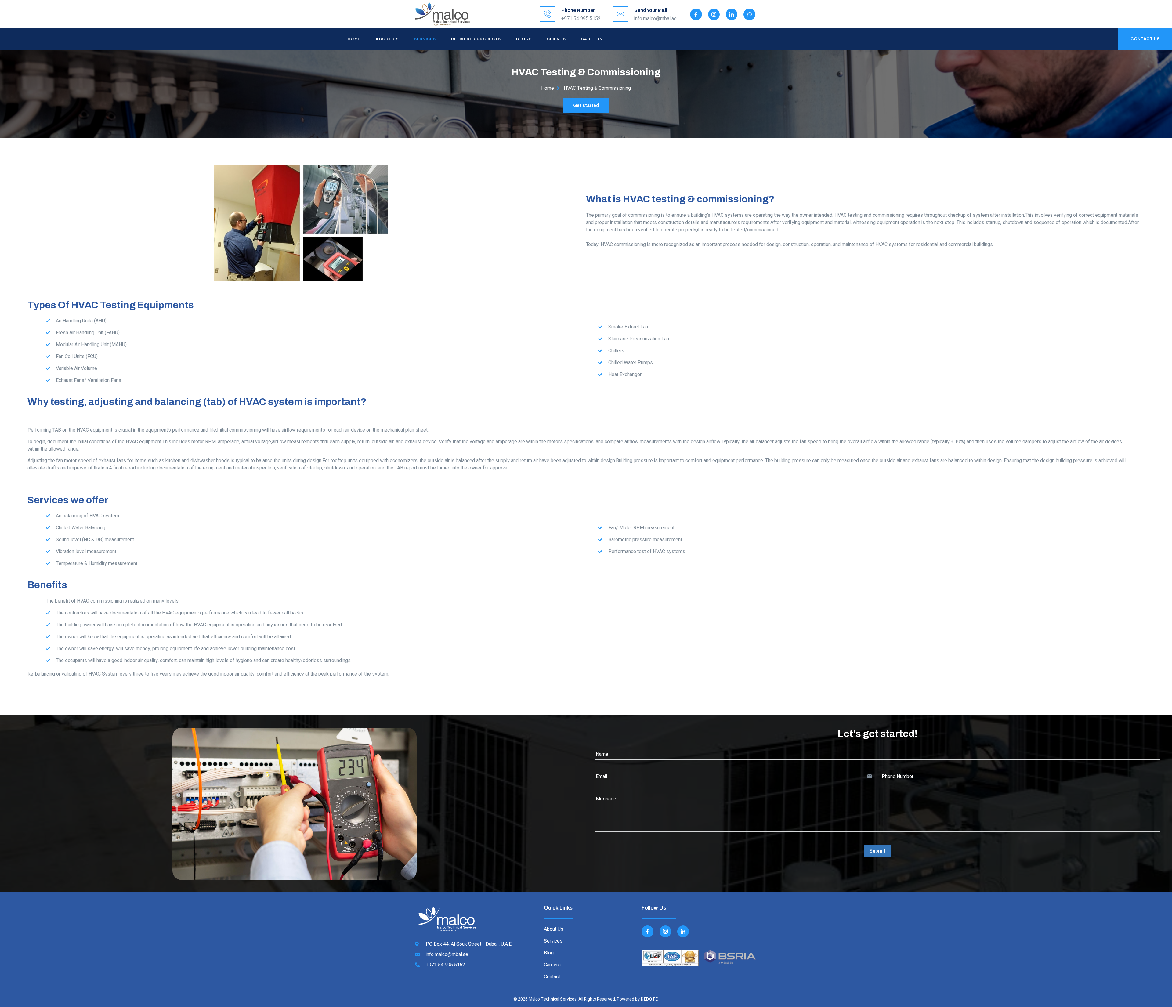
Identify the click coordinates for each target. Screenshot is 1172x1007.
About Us (387, 39)
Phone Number (578, 10)
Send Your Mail (650, 10)
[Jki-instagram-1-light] (714, 14)
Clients (556, 39)
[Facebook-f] (696, 14)
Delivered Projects (476, 39)
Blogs (524, 39)
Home (354, 39)
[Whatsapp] (749, 14)
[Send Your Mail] (620, 14)
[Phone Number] (547, 14)
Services (425, 39)
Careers (591, 39)
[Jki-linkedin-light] (731, 14)
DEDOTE (649, 999)
